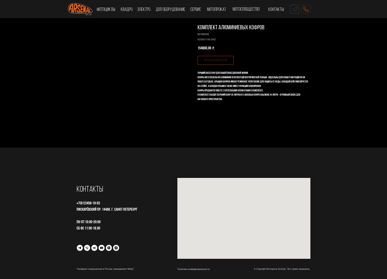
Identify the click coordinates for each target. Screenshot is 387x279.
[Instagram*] (116, 248)
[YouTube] (102, 248)
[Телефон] (87, 248)
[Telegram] (80, 248)
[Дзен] (109, 248)
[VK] (94, 248)
